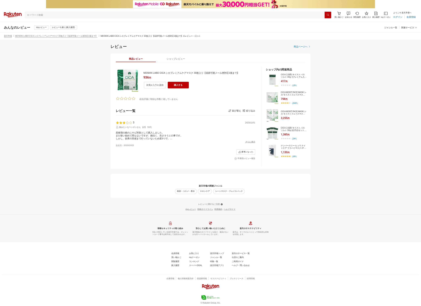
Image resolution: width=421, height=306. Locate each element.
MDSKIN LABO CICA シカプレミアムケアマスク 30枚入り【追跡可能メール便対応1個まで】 (56, 36)
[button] (348, 15)
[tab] (136, 58)
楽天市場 (8, 36)
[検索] (328, 15)
